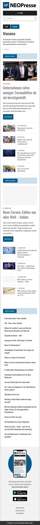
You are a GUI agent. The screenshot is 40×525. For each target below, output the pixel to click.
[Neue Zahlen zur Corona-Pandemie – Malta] (9, 279)
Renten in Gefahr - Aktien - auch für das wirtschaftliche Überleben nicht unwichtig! (18, 428)
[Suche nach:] (17, 49)
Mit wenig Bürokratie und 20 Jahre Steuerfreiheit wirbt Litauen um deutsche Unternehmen (26, 156)
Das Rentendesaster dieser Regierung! (17, 422)
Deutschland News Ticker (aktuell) (15, 318)
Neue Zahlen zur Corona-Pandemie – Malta (25, 280)
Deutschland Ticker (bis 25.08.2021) (24, 129)
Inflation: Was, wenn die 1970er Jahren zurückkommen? (24, 141)
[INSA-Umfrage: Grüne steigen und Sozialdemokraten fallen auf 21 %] (9, 290)
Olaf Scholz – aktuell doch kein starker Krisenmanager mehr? (26, 268)
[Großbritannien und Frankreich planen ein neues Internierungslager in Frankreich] (9, 250)
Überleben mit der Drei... (12, 394)
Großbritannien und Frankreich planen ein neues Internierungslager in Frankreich (27, 253)
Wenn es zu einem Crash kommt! (15, 357)
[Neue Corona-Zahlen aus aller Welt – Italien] (20, 195)
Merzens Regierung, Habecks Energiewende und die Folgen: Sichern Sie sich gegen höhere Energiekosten (21, 409)
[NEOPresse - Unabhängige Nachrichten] (20, 5)
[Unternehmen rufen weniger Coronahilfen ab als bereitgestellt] (20, 71)
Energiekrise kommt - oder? (13, 335)
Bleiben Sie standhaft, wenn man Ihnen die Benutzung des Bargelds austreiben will (18, 329)
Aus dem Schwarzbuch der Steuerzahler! (17, 382)
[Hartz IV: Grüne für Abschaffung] (9, 168)
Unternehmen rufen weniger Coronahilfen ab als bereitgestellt (19, 92)
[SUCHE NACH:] (20, 18)
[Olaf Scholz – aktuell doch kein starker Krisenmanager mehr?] (9, 266)
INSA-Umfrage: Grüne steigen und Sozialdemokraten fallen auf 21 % (26, 293)
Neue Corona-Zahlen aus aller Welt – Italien (19, 214)
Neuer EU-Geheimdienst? (12, 345)
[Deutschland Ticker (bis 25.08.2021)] (9, 128)
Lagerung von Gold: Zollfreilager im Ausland (18, 340)
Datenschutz (20, 511)
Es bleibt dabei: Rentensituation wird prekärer (19, 370)
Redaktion (20, 513)
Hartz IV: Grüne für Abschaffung (23, 169)
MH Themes (30, 523)
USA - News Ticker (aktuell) (13, 323)
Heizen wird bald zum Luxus (13, 417)
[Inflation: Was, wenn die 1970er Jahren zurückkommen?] (9, 139)
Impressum (20, 508)
